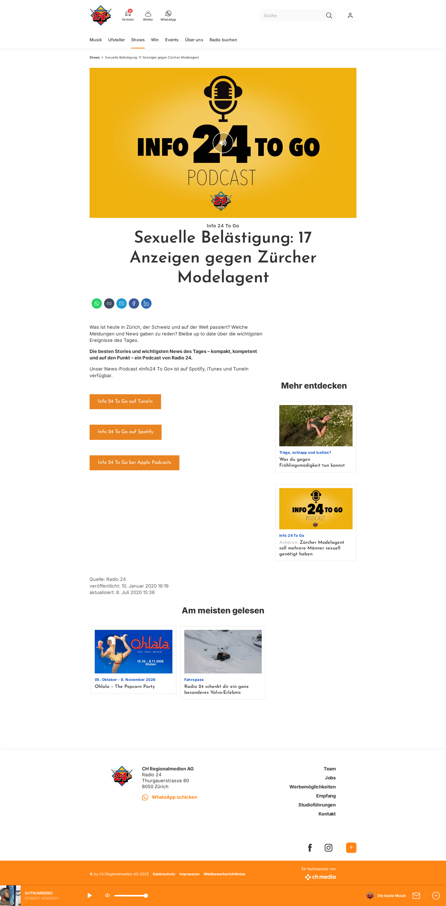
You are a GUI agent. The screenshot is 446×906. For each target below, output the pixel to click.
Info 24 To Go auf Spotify (125, 432)
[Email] (121, 303)
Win (155, 39)
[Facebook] (134, 303)
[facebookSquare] (310, 848)
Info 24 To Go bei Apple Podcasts (134, 462)
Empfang (326, 795)
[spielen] (89, 896)
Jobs (330, 777)
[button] (168, 15)
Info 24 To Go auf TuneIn (125, 401)
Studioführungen (317, 805)
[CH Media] (318, 876)
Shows (138, 39)
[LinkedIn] (146, 303)
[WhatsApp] (97, 303)
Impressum (189, 874)
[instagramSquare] (328, 848)
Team (330, 768)
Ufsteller (116, 39)
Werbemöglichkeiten (312, 786)
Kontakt (327, 814)
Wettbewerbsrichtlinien (224, 874)
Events (172, 39)
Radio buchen (223, 39)
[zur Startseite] (101, 15)
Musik (96, 39)
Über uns (194, 39)
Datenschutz (164, 874)
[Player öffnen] (436, 896)
